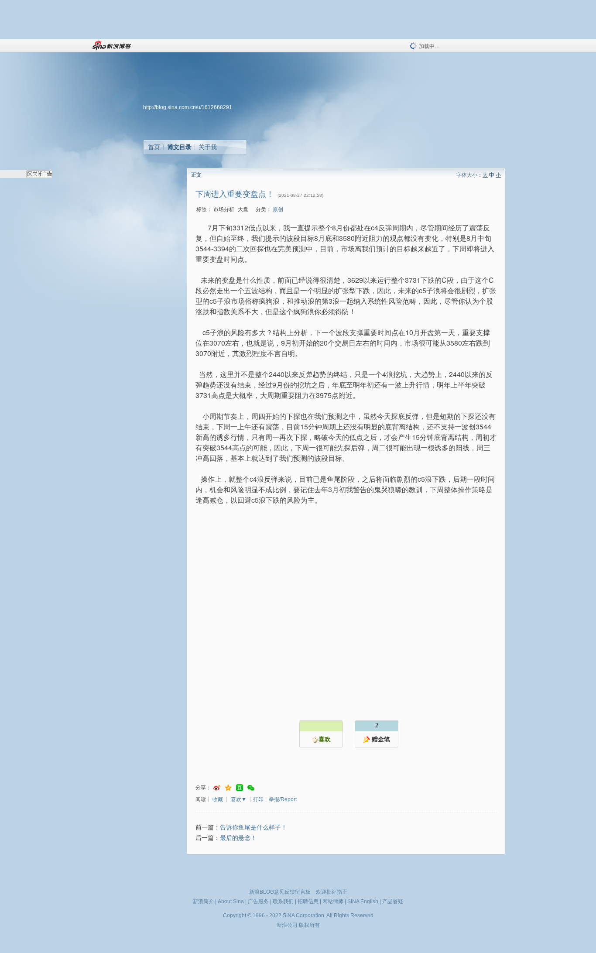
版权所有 (309, 925)
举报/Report (283, 799)
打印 (258, 799)
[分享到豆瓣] (239, 788)
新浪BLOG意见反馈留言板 (280, 892)
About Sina (231, 901)
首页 (154, 147)
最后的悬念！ (238, 838)
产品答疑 (392, 901)
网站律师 (332, 901)
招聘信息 (308, 901)
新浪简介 (203, 901)
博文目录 (179, 147)
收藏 (217, 799)
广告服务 (258, 901)
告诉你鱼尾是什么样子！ (253, 827)
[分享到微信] (250, 788)
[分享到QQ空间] (228, 788)
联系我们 (283, 901)
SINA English (362, 901)
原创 (278, 209)
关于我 (208, 147)
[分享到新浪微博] (216, 788)
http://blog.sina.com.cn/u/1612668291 (187, 107)
